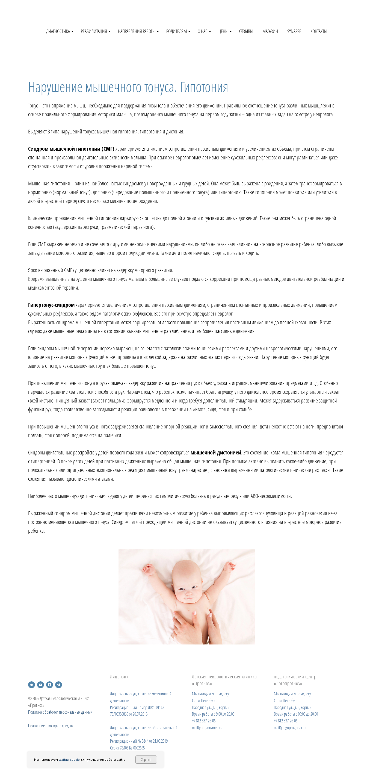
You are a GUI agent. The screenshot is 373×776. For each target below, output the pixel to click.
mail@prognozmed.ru (207, 728)
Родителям (176, 31)
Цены (223, 31)
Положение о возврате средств (50, 726)
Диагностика (58, 31)
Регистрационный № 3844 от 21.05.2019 (139, 741)
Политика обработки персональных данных (60, 712)
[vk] (31, 684)
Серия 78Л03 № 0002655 (127, 748)
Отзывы (246, 31)
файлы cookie (69, 759)
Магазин (270, 31)
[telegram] (58, 684)
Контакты (318, 31)
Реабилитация (94, 31)
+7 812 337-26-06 (203, 721)
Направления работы (136, 31)
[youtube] (40, 684)
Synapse (294, 31)
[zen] (49, 684)
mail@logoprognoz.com (290, 728)
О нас (203, 31)
